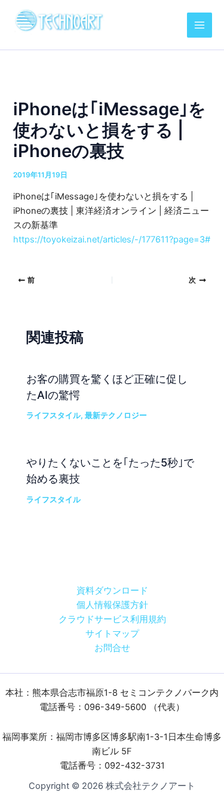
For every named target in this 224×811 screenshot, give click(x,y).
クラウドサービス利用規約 (112, 619)
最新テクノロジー (116, 415)
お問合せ (112, 648)
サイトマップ (112, 633)
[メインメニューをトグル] (199, 25)
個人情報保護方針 (112, 605)
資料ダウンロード (112, 590)
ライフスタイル (53, 415)
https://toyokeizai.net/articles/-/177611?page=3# (111, 239)
